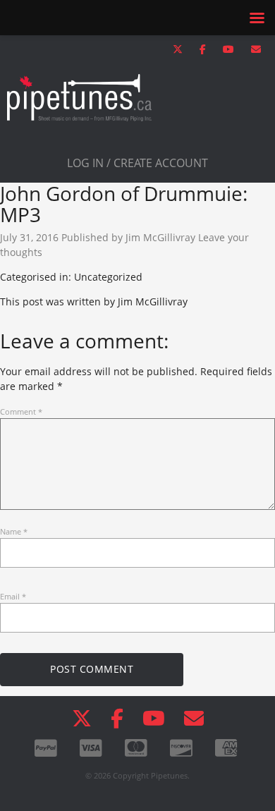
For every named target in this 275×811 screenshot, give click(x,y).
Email (13, 596)
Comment (21, 411)
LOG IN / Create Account (137, 163)
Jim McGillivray (160, 237)
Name (14, 531)
